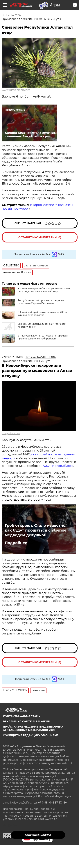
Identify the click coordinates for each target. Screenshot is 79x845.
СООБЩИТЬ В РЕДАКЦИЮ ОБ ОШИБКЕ (30, 735)
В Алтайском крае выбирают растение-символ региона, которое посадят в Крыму (44, 290)
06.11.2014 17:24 (11, 15)
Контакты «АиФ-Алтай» (21, 716)
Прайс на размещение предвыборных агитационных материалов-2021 (33, 728)
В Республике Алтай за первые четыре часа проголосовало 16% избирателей (43, 337)
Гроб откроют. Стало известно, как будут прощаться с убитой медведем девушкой (35, 530)
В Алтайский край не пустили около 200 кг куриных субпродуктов (42, 313)
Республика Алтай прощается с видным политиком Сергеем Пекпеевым (41, 302)
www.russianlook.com (16, 90)
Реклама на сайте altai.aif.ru (26, 721)
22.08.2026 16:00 (12, 357)
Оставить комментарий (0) (39, 237)
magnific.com (11, 433)
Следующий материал (38, 835)
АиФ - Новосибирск (58, 466)
